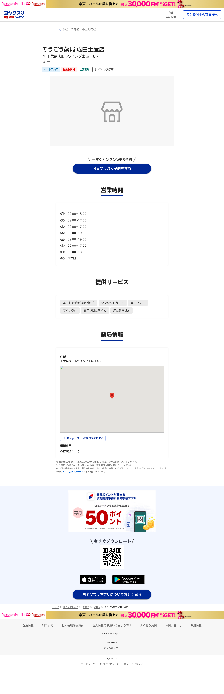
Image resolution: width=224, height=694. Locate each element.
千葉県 (86, 607)
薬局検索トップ (70, 607)
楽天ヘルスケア (112, 648)
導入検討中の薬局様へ (202, 14)
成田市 (97, 607)
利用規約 (47, 625)
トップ (55, 607)
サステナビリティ (133, 664)
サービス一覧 (88, 664)
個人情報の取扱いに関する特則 (112, 625)
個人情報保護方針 (73, 625)
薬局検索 (171, 17)
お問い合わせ (173, 625)
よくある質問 (148, 625)
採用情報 (196, 625)
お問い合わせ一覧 (110, 664)
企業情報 (28, 625)
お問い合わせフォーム (72, 472)
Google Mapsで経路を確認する (85, 438)
